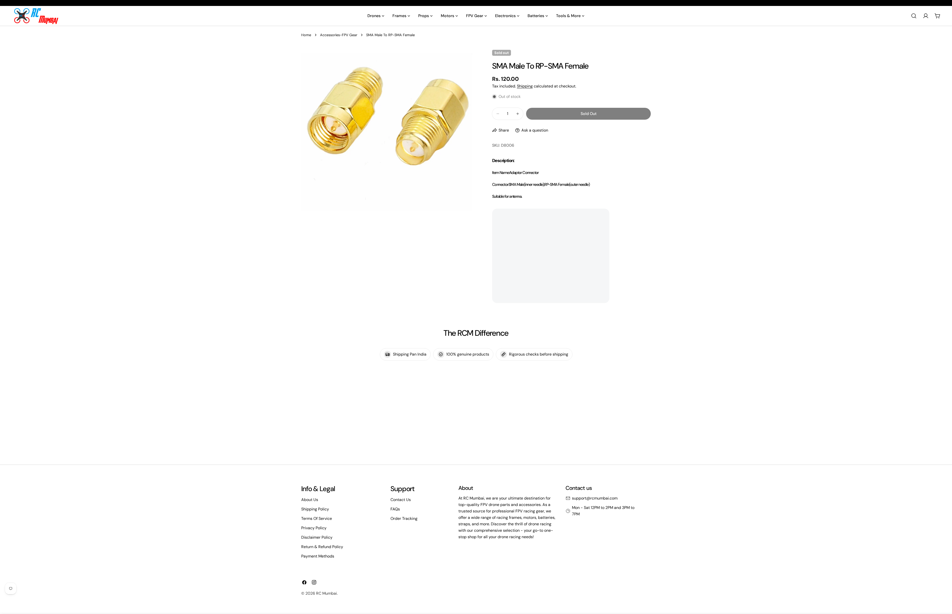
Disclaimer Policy (316, 537)
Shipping (525, 86)
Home (306, 35)
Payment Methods (317, 556)
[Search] (914, 16)
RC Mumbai (326, 593)
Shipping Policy (315, 509)
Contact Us (400, 499)
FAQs (395, 509)
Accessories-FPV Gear (338, 35)
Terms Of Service (316, 518)
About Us (309, 499)
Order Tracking (403, 518)
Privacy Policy (314, 527)
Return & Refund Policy (322, 546)
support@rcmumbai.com (595, 498)
